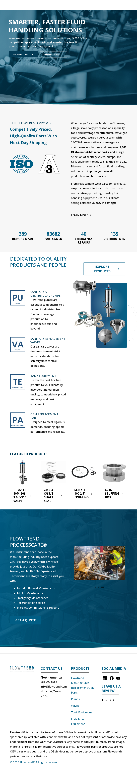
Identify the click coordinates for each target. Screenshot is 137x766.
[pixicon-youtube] (118, 678)
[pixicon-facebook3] (111, 678)
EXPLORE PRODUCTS (53, 54)
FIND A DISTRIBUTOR (23, 54)
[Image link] (23, 670)
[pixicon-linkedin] (105, 678)
